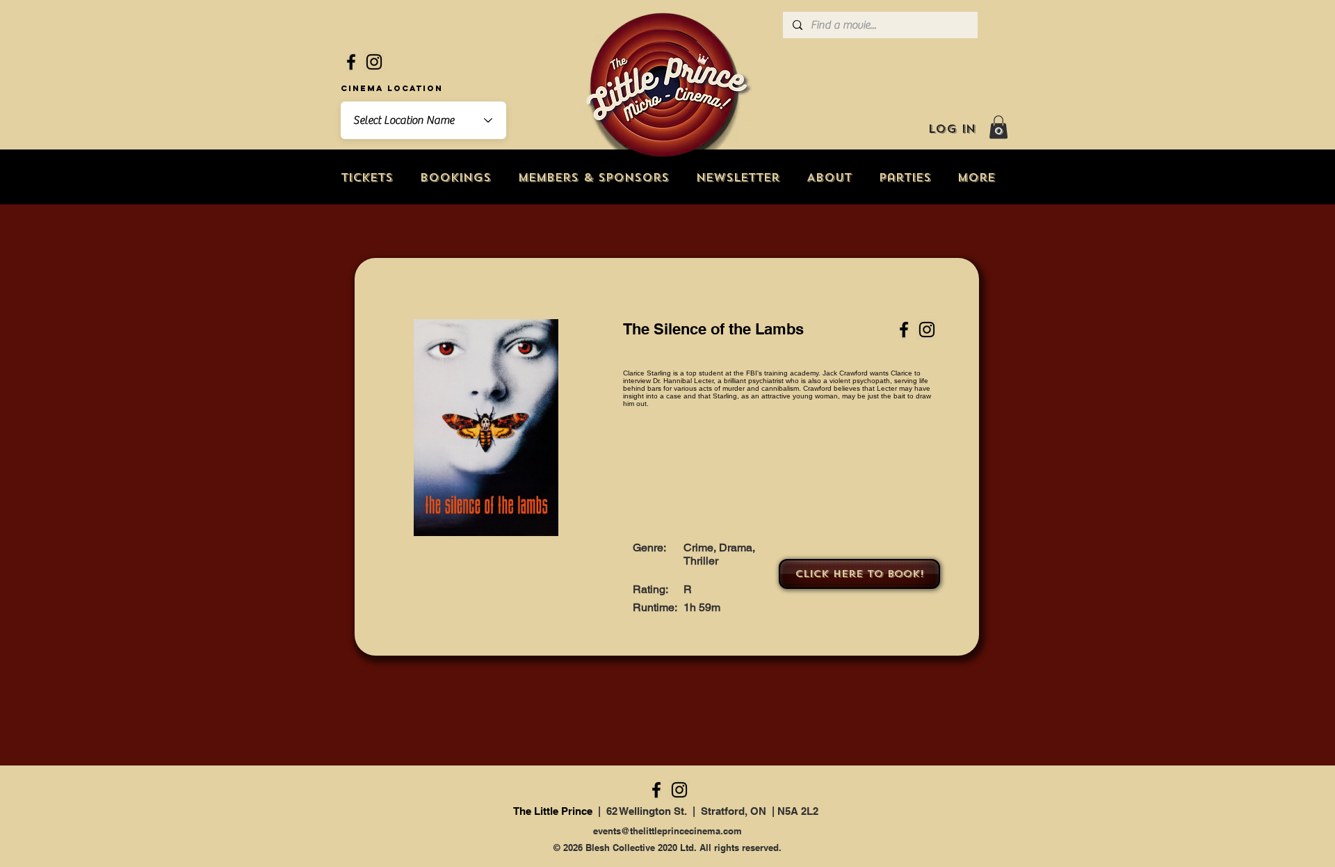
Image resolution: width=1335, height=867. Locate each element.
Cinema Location (392, 88)
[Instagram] (374, 61)
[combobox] (423, 120)
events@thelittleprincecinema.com (667, 830)
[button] (998, 126)
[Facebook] (351, 61)
